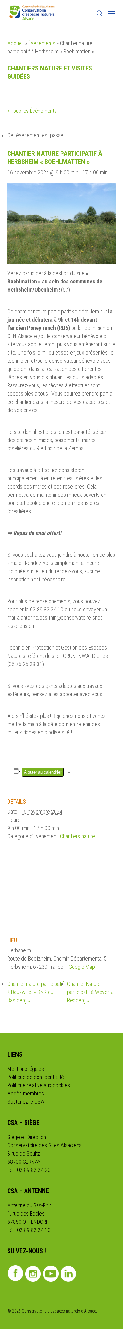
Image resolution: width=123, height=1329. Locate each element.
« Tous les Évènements (32, 110)
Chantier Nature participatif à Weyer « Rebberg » (90, 992)
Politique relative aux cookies (38, 1085)
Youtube (51, 1274)
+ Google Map (80, 966)
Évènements (41, 43)
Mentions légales (25, 1068)
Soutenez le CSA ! (26, 1101)
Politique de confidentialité (35, 1077)
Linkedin (68, 1274)
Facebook (15, 1273)
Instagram (33, 1274)
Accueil (15, 43)
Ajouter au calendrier (43, 772)
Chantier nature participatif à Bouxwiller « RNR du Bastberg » (35, 992)
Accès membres (25, 1093)
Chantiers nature (77, 836)
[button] (111, 13)
